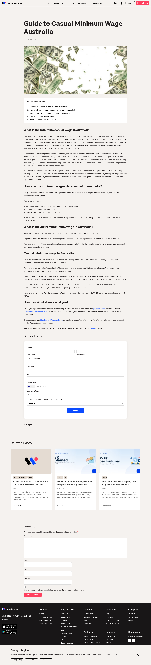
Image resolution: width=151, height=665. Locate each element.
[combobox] (31, 386)
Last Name (80, 355)
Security (109, 643)
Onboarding (65, 617)
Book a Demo (142, 3)
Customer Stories (112, 620)
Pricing (71, 3)
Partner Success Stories (92, 643)
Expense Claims (66, 633)
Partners (97, 3)
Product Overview (45, 617)
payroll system (99, 309)
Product (44, 3)
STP (65, 477)
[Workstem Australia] (12, 3)
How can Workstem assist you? (43, 119)
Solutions (57, 3)
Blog (107, 614)
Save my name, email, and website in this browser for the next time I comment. (54, 590)
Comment (28, 536)
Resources (82, 3)
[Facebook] (129, 640)
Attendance (65, 624)
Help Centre (110, 636)
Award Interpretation (20, 477)
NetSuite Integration (46, 624)
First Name (31, 355)
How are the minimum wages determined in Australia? (52, 110)
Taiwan (31, 660)
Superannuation (67, 643)
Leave (63, 630)
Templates (109, 639)
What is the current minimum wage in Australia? (50, 113)
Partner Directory (90, 639)
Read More (17, 505)
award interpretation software (35, 312)
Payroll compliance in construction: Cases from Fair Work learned (30, 483)
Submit (75, 410)
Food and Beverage (90, 617)
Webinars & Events (113, 624)
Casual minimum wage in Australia (44, 116)
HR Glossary (110, 617)
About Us (131, 614)
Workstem (94, 328)
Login (116, 3)
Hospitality (87, 624)
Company (64, 614)
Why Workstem (134, 617)
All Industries (88, 614)
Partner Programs (90, 636)
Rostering (64, 620)
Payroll (30, 477)
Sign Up (128, 3)
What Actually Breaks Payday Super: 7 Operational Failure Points (120, 483)
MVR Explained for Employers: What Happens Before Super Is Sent (75, 483)
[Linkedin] (133, 640)
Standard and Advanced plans (51, 320)
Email (26, 570)
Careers (131, 620)
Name (26, 561)
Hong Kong (17, 660)
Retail (85, 620)
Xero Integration (45, 620)
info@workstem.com (135, 636)
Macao (46, 660)
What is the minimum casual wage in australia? (49, 107)
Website (27, 578)
